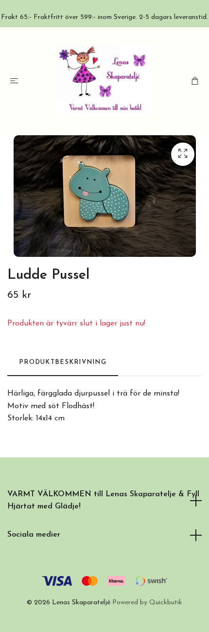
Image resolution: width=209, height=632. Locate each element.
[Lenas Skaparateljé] (104, 81)
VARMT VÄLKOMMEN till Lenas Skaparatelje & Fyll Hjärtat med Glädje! (103, 500)
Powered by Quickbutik (147, 602)
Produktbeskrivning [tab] (62, 362)
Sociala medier (33, 535)
